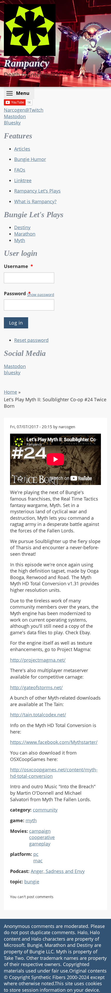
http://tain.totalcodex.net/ (38, 715)
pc (35, 854)
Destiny (22, 227)
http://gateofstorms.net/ (36, 687)
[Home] (30, 30)
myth (31, 820)
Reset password (31, 340)
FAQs (19, 170)
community (45, 810)
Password (17, 293)
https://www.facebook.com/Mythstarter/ (54, 742)
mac (38, 860)
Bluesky (12, 122)
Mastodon (15, 116)
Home (10, 392)
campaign (40, 831)
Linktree (22, 180)
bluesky (12, 372)
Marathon (24, 234)
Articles (22, 149)
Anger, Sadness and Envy (58, 871)
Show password (40, 294)
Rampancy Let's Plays (37, 191)
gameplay (39, 844)
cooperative (42, 837)
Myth (19, 240)
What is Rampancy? (35, 201)
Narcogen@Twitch (23, 110)
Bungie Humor (30, 159)
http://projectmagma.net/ (38, 660)
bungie (31, 881)
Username (18, 266)
